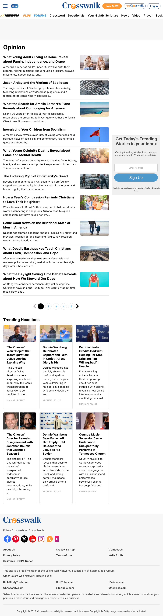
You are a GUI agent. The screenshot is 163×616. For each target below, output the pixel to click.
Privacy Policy (11, 555)
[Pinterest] (15, 539)
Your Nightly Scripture (103, 15)
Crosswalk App (65, 549)
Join (112, 6)
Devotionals (76, 15)
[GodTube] (58, 539)
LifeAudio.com (65, 587)
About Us (9, 549)
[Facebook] (7, 539)
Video (136, 15)
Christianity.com (13, 587)
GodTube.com (64, 582)
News (125, 15)
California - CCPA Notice (18, 561)
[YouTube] (32, 539)
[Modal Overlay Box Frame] (136, 165)
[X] (24, 539)
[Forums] (49, 539)
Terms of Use (64, 555)
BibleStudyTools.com (16, 582)
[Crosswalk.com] (81, 5)
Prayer (148, 15)
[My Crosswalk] (135, 6)
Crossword (57, 15)
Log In (154, 6)
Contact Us (116, 549)
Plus (27, 15)
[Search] (15, 6)
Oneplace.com (117, 587)
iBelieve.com (116, 582)
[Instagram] (41, 539)
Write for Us (116, 555)
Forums (40, 15)
